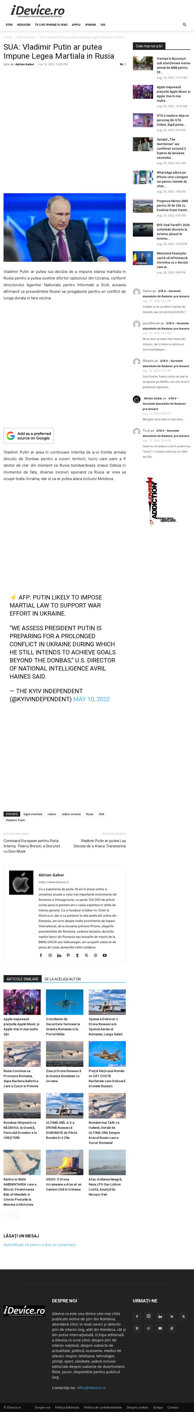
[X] (88, 956)
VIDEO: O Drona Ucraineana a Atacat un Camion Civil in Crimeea (63, 1184)
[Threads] (172, 1329)
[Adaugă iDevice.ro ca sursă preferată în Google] (65, 436)
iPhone (90, 24)
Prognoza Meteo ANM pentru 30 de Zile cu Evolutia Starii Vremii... (173, 205)
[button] (184, 24)
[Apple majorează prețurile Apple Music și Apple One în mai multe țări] (22, 1002)
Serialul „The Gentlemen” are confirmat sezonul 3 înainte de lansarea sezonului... (171, 148)
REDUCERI (24, 24)
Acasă (8, 37)
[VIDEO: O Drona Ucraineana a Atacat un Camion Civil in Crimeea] (64, 1162)
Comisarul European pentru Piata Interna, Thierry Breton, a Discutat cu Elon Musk (32, 846)
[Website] (97, 956)
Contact (172, 1407)
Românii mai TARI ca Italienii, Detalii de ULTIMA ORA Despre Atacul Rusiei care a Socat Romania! (104, 1133)
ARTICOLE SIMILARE (23, 979)
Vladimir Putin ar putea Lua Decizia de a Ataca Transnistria (100, 843)
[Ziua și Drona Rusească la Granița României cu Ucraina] (64, 1054)
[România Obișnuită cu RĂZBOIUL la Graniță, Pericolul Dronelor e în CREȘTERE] (22, 1105)
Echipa (158, 1407)
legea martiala (32, 814)
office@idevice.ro (91, 1387)
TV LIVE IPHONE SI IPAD (51, 24)
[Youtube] (106, 956)
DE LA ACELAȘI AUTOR (63, 979)
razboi (52, 814)
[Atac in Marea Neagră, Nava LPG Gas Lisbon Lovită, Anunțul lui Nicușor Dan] (107, 1162)
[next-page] (15, 1214)
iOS (103, 24)
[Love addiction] (161, 525)
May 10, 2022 (91, 699)
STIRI (9, 24)
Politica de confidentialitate (103, 1407)
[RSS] (172, 1317)
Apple (76, 24)
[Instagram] (52, 956)
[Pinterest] (70, 956)
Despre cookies (138, 1407)
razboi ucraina (71, 814)
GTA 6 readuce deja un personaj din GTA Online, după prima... (173, 120)
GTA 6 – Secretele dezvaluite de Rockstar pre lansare (164, 403)
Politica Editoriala (67, 1407)
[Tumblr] (79, 956)
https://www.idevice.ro (54, 882)
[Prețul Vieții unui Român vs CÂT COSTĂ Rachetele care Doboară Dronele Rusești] (107, 1054)
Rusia (89, 814)
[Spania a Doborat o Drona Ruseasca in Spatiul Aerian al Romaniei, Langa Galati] (107, 1002)
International (26, 37)
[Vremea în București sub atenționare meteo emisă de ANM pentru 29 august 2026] (143, 63)
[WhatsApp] (148, 1329)
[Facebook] (43, 956)
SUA (101, 814)
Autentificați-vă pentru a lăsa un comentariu (40, 1244)
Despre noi (42, 1407)
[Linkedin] (61, 956)
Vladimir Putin (15, 820)
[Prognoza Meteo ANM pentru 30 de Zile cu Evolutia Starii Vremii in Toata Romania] (143, 206)
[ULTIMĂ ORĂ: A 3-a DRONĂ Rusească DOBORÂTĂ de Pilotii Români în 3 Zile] (64, 1105)
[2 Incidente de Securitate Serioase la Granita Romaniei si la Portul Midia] (64, 1002)
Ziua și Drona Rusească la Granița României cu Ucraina (63, 1076)
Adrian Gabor (24, 64)
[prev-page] (7, 1214)
